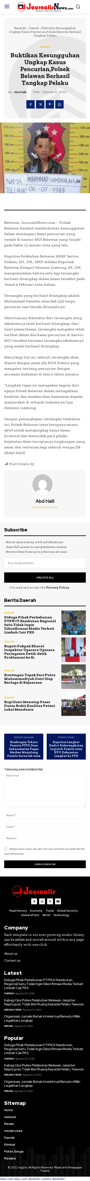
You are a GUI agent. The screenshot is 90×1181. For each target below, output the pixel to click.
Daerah (34, 28)
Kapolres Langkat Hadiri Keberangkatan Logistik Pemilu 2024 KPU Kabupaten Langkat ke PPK (66, 749)
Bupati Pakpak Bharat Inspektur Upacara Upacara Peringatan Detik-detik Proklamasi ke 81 (29, 652)
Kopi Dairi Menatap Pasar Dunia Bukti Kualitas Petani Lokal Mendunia (29, 706)
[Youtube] (58, 901)
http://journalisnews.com (45, 507)
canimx (46, 1179)
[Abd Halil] (45, 484)
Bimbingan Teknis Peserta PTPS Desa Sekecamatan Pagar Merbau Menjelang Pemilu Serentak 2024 (23, 749)
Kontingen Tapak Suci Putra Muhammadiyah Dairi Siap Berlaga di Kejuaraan (29, 679)
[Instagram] (42, 901)
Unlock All (45, 577)
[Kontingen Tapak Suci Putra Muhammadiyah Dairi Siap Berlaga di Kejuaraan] (73, 676)
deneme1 (34, 1179)
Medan (8, 1026)
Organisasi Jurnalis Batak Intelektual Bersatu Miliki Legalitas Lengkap (42, 1018)
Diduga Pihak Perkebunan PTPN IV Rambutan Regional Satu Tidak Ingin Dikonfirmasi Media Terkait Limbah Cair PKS (30, 625)
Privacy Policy (57, 587)
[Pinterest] (50, 104)
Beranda (20, 28)
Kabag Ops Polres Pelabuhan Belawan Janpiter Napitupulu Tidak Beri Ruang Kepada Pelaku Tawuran (44, 1002)
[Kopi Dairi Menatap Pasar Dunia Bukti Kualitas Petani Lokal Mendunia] (73, 703)
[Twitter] (40, 104)
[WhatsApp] (59, 104)
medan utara (13, 1009)
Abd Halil (20, 92)
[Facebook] (30, 104)
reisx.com (6, 1179)
